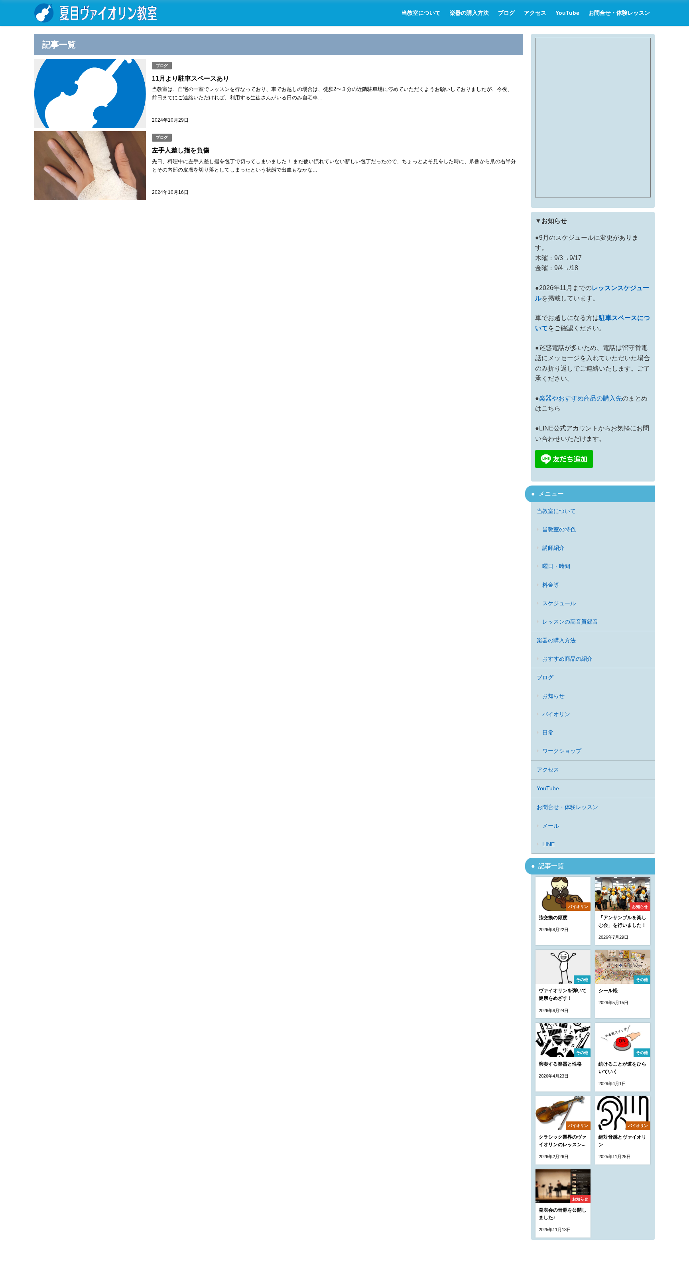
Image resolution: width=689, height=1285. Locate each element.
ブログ (506, 13)
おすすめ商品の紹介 (567, 658)
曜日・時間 (556, 566)
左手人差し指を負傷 (180, 150)
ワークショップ (561, 751)
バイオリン (556, 714)
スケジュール (559, 603)
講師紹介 (553, 548)
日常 (547, 732)
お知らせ (553, 696)
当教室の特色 (559, 529)
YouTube (567, 13)
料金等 (550, 585)
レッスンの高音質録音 (570, 621)
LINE (548, 844)
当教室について (421, 13)
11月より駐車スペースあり (190, 78)
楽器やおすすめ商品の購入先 (580, 398)
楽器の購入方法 (469, 13)
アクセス (535, 13)
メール (550, 826)
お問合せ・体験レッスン (619, 13)
